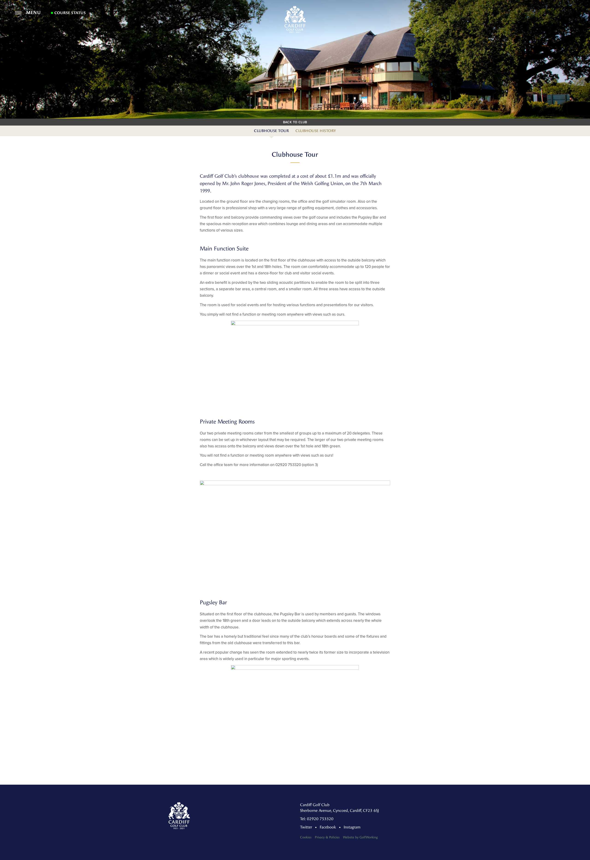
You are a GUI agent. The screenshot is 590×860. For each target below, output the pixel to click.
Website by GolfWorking (360, 837)
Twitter (306, 827)
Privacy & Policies (327, 837)
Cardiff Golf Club (295, 19)
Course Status (69, 13)
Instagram (352, 827)
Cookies (305, 837)
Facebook (328, 827)
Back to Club (295, 122)
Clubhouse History (315, 131)
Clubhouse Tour (271, 131)
